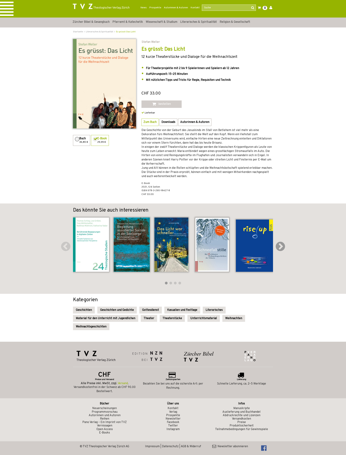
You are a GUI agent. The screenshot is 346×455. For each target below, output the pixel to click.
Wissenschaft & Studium (161, 22)
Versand (123, 383)
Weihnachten (233, 318)
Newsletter (173, 419)
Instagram (173, 429)
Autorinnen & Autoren (176, 7)
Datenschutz (170, 446)
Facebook (173, 422)
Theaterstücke (172, 318)
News (143, 7)
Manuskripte (241, 408)
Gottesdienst (150, 310)
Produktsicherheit (242, 426)
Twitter (173, 426)
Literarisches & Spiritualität (198, 22)
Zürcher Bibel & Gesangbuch (91, 22)
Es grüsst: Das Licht (126, 31)
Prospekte (155, 7)
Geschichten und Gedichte (117, 310)
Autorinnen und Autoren (105, 415)
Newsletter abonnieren (232, 446)
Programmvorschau (104, 412)
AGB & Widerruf (191, 446)
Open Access (104, 429)
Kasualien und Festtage (182, 310)
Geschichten (84, 310)
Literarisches (214, 310)
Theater (149, 318)
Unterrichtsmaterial (203, 318)
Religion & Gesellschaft (235, 22)
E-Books (104, 433)
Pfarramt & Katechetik (127, 22)
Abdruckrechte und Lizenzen (241, 415)
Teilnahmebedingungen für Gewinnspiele (241, 429)
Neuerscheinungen (104, 408)
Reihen (104, 419)
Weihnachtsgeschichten (91, 327)
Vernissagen (104, 426)
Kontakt (195, 7)
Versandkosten (241, 419)
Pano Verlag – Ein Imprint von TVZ (104, 422)
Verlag (173, 412)
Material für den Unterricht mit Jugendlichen (105, 318)
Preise (241, 422)
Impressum (152, 446)
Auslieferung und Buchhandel (241, 412)
